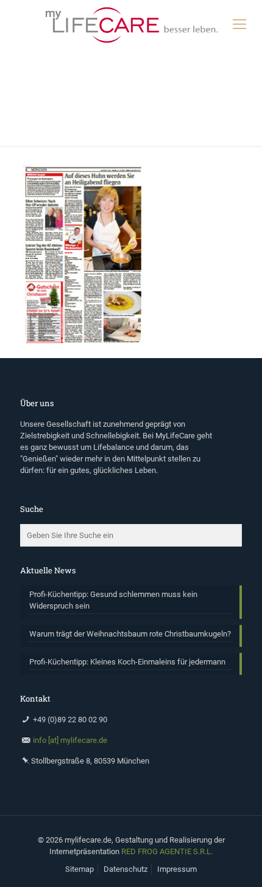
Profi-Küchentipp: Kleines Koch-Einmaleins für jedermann (127, 661)
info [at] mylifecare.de (70, 740)
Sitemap (79, 869)
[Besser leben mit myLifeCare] (131, 24)
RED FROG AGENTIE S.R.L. (167, 851)
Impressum (177, 869)
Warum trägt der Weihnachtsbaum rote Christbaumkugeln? (130, 633)
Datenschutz (125, 869)
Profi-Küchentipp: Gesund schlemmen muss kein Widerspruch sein (113, 600)
